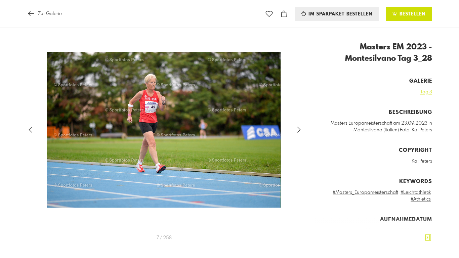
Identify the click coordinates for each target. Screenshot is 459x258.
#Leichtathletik (416, 192)
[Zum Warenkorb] (284, 13)
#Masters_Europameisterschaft (365, 192)
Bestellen (411, 14)
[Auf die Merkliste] (269, 13)
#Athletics (421, 199)
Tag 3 (426, 92)
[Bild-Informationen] (428, 238)
